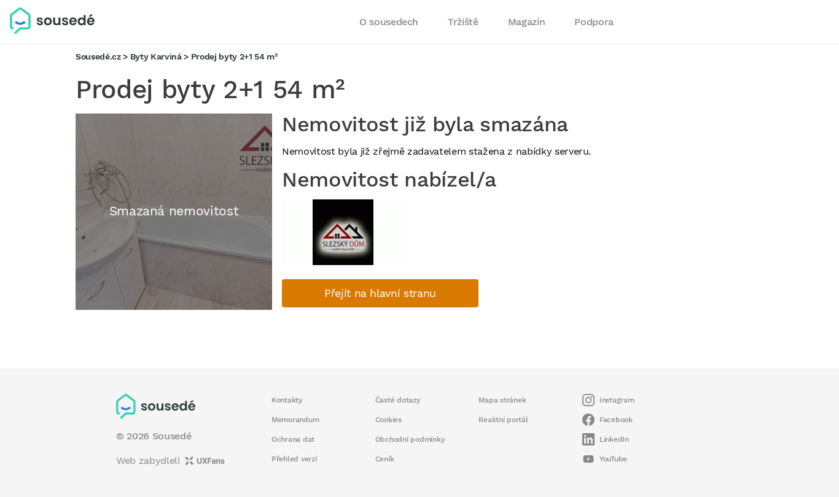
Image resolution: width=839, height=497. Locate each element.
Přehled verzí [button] (294, 459)
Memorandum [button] (295, 419)
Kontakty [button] (287, 400)
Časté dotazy (398, 400)
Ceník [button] (384, 459)
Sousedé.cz (98, 56)
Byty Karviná (156, 56)
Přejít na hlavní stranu (380, 293)
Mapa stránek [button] (502, 400)
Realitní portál (503, 419)
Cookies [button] (388, 419)
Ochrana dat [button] (292, 439)
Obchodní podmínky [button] (410, 439)
